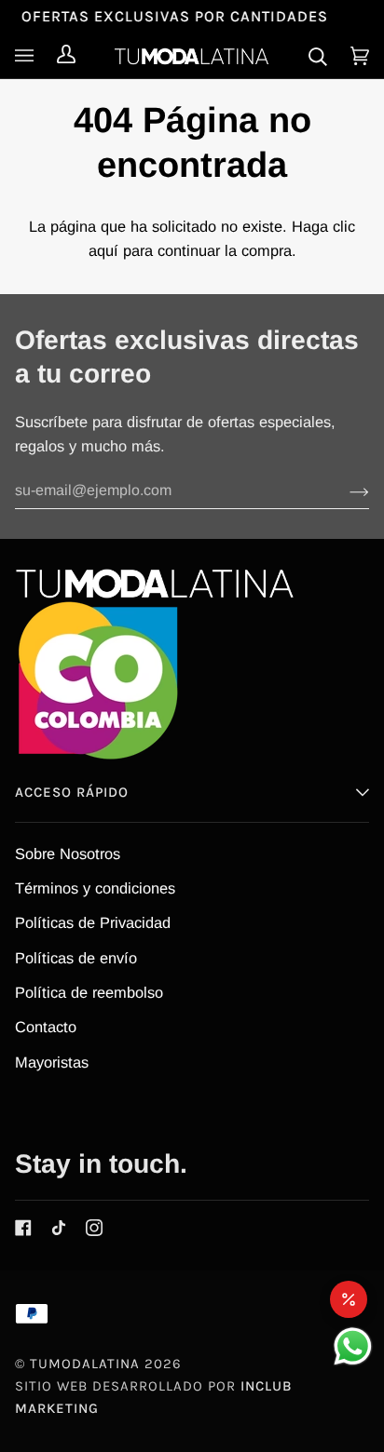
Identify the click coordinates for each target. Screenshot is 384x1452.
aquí (103, 250)
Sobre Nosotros (67, 853)
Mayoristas (52, 1062)
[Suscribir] (344, 490)
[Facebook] (23, 1227)
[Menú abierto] (29, 56)
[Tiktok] (58, 1227)
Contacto (45, 1026)
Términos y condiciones (95, 888)
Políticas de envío (76, 957)
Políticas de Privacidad (93, 922)
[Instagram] (94, 1227)
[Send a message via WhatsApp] (353, 1346)
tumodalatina (85, 1363)
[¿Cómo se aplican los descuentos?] (348, 1299)
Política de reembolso (89, 992)
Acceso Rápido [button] (72, 792)
